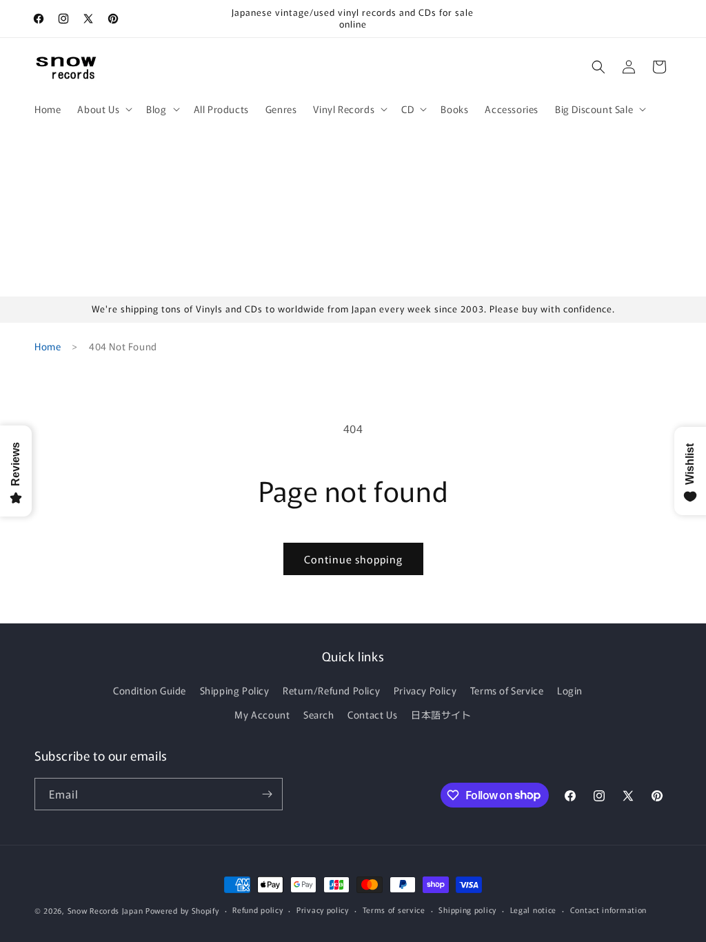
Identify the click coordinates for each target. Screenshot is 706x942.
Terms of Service (507, 690)
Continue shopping (353, 559)
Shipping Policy (235, 690)
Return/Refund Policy (331, 690)
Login (570, 690)
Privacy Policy (425, 690)
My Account (262, 714)
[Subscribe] (267, 794)
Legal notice (533, 909)
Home (47, 346)
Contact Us (372, 714)
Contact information (608, 909)
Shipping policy (467, 909)
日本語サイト (441, 714)
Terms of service (394, 909)
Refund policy (257, 909)
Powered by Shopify (182, 910)
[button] (103, 108)
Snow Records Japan (105, 910)
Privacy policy (322, 909)
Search (318, 714)
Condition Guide (149, 690)
